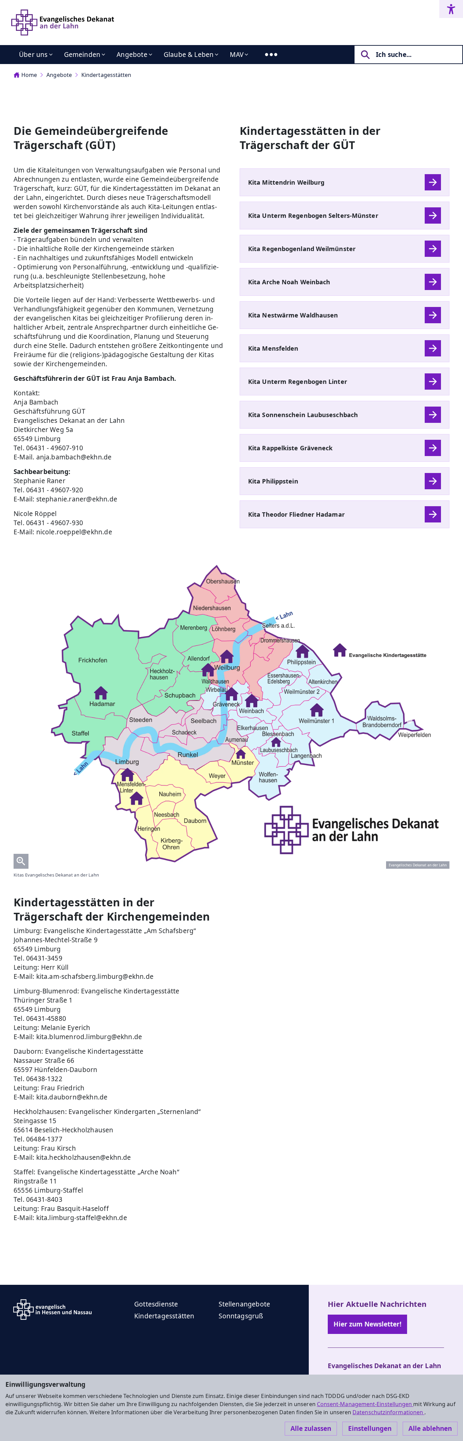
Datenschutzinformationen (388, 1412)
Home (29, 75)
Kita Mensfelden (273, 348)
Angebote (132, 54)
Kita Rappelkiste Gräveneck (290, 448)
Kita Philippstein (273, 481)
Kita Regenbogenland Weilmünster (302, 249)
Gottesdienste (156, 1304)
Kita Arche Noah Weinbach (289, 282)
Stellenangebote (244, 1304)
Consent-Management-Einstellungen (365, 1404)
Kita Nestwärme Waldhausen (293, 315)
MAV (236, 54)
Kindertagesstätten (106, 75)
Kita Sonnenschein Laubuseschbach (303, 415)
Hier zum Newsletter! (367, 1324)
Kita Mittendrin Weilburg (286, 182)
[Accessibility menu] (451, 9)
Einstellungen (369, 1428)
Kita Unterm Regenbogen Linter (297, 381)
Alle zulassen (310, 1428)
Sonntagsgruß (241, 1316)
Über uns (33, 54)
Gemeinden (82, 54)
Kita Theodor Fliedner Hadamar (296, 514)
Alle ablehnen (430, 1428)
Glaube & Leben (189, 54)
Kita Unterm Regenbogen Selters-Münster (313, 215)
